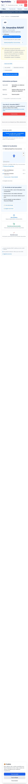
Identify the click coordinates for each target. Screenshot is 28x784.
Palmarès (20, 9)
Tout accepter (15, 774)
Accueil (2, 16)
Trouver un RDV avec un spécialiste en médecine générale (15, 134)
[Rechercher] (25, 5)
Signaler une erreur (8, 180)
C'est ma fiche (14, 114)
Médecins (7, 16)
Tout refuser (14, 777)
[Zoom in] (24, 153)
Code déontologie (9, 205)
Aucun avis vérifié (8, 63)
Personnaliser (14, 780)
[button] (14, 156)
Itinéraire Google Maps (9, 166)
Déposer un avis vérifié (11, 74)
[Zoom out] (24, 155)
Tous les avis (12, 9)
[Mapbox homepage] (6, 162)
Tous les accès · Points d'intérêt (11, 177)
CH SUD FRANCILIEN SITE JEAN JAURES (12, 39)
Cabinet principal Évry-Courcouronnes (12, 36)
